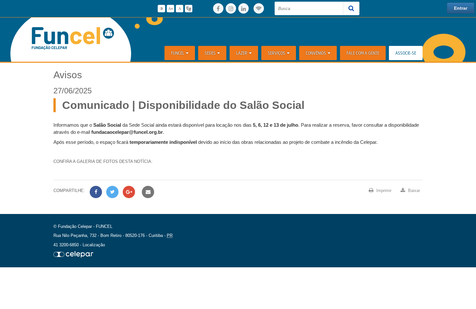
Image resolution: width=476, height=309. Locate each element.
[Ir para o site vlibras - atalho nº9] (188, 8)
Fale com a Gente (362, 53)
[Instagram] (231, 8)
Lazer (241, 53)
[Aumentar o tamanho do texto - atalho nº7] (170, 8)
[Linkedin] (243, 8)
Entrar (460, 8)
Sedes (210, 53)
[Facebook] (218, 8)
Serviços (276, 53)
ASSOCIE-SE (405, 53)
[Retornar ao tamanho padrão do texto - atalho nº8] (179, 8)
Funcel (177, 53)
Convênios (316, 53)
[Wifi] (259, 8)
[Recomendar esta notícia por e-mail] (147, 192)
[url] (73, 254)
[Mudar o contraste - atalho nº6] (161, 8)
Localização (94, 244)
